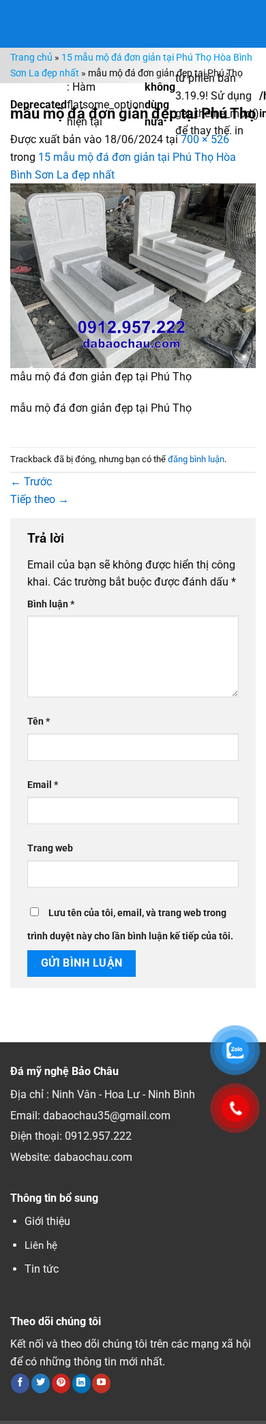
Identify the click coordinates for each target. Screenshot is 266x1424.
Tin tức (42, 1268)
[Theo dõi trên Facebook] (20, 1383)
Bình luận (50, 604)
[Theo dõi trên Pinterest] (61, 1383)
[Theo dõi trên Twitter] (40, 1383)
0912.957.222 (98, 1136)
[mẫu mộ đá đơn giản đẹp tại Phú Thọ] (133, 275)
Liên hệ (41, 1245)
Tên (38, 721)
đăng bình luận (196, 459)
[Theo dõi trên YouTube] (101, 1383)
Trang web (50, 848)
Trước (31, 481)
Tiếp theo (39, 499)
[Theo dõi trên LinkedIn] (81, 1383)
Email (42, 785)
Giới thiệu (47, 1221)
